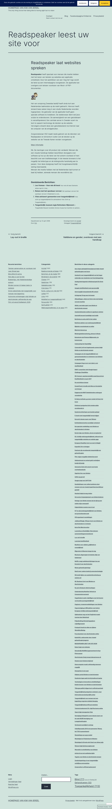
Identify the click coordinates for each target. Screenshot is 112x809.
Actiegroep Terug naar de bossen (85, 295)
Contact (54, 17)
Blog (66, 16)
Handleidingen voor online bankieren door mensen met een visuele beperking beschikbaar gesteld (89, 487)
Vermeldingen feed (14, 781)
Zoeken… (44, 775)
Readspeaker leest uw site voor (86, 643)
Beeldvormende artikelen (50, 271)
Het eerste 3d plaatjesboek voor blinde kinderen (89, 497)
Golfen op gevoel (80, 477)
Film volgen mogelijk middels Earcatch (86, 457)
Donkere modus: (103, 807)
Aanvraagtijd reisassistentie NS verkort (86, 291)
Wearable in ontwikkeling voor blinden (86, 749)
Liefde (43, 294)
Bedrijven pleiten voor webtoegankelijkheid (88, 323)
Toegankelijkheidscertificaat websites (86, 705)
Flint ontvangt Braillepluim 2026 (19, 302)
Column (87, 779)
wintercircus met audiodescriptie (85, 753)
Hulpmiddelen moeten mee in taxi (85, 507)
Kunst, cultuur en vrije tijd (50, 291)
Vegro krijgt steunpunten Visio (84, 712)
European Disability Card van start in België (87, 443)
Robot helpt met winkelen (82, 647)
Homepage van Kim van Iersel (23, 8)
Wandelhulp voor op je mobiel (83, 735)
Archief (79, 221)
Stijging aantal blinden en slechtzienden (87, 674)
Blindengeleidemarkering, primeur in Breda (87, 333)
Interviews (45, 288)
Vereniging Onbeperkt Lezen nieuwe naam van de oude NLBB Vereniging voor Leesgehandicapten (89, 718)
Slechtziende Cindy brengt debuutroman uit (88, 657)
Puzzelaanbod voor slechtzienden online (87, 634)
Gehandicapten (83, 783)
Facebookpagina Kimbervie (80, 16)
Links (43, 296)
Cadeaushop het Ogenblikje (83, 344)
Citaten (43, 279)
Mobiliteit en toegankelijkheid (51, 299)
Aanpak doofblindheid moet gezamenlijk (87, 288)
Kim (36, 223)
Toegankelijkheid (76, 223)
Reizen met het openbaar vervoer (48, 191)
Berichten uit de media (49, 274)
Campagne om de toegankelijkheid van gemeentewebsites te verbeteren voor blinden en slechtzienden (88, 356)
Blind (79, 779)
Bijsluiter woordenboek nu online (84, 326)
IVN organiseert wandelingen (83, 517)
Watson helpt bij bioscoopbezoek (85, 746)
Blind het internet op (81, 330)
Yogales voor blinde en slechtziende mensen (88, 757)
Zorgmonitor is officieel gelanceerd (85, 767)
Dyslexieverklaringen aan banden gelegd (87, 412)
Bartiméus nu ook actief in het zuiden (86, 319)
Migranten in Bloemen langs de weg (85, 551)
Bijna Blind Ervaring (15, 274)
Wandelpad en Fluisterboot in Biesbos (86, 738)
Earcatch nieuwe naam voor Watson (85, 419)
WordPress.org (13, 787)
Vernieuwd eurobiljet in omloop (84, 725)
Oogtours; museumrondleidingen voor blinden (88, 604)
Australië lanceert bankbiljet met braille (86, 315)
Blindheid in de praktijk (49, 277)
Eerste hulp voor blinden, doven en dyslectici (88, 433)
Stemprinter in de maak (82, 671)
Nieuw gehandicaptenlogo (82, 567)
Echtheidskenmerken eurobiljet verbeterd (87, 423)
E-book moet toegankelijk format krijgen (87, 415)
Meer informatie (37, 145)
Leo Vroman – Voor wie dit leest (47, 185)
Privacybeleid (98, 16)
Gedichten (45, 282)
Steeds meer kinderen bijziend (84, 661)
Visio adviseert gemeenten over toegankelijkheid (54, 197)
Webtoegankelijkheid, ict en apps (52, 308)
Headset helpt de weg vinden (83, 493)
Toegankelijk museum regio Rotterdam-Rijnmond (54, 205)
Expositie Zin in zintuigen (82, 446)
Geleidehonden (46, 285)
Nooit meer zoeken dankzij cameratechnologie (89, 571)
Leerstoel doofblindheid (82, 541)
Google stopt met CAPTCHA (83, 480)
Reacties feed (13, 784)
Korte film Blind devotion (82, 527)
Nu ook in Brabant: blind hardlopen (85, 588)
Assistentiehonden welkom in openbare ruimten (89, 312)
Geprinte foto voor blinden (82, 473)
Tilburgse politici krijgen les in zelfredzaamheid (89, 688)
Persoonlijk (45, 302)
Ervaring (93, 779)
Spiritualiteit (45, 305)
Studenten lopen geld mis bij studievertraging (88, 678)
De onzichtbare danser (81, 382)
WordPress (99, 800)
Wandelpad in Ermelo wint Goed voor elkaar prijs (89, 742)
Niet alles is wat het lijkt (16, 277)
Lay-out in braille (80, 537)
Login (10, 779)
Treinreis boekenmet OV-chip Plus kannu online (89, 708)
